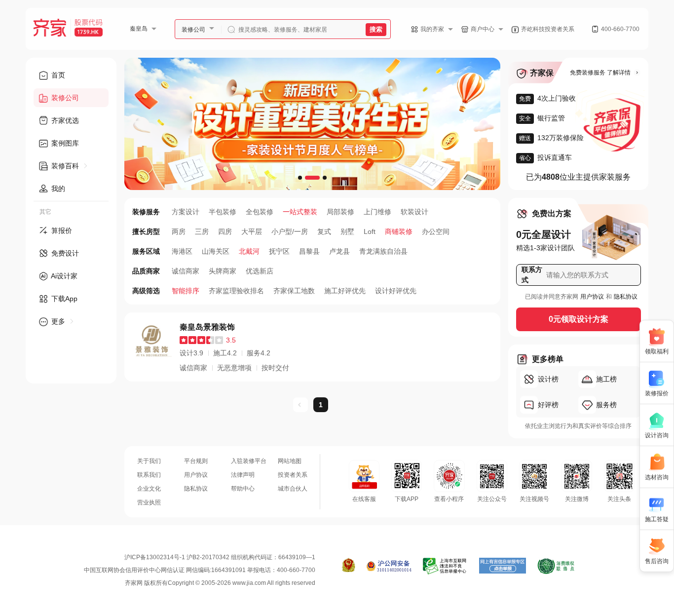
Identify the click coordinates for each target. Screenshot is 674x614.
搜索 (376, 29)
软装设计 (414, 212)
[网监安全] (389, 566)
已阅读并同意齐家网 (551, 296)
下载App (63, 299)
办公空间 (435, 231)
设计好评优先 (395, 291)
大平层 (251, 231)
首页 (57, 75)
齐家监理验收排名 (236, 291)
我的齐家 (432, 29)
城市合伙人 (292, 488)
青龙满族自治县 (383, 251)
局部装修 (340, 212)
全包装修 (259, 212)
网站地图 (289, 461)
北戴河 (249, 251)
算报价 (60, 230)
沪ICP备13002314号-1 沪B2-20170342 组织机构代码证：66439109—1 (219, 557)
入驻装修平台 (248, 461)
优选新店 (259, 271)
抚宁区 (279, 251)
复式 (324, 231)
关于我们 (149, 461)
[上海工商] (348, 566)
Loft (369, 231)
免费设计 (64, 253)
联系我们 (149, 474)
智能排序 (185, 291)
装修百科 (65, 166)
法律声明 (243, 474)
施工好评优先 (345, 291)
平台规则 (196, 461)
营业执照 (149, 502)
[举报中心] (445, 566)
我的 (57, 188)
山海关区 (215, 251)
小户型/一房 (289, 231)
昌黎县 (309, 251)
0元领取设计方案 (578, 319)
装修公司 (193, 29)
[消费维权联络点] (555, 566)
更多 (58, 321)
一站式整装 (300, 212)
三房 (202, 231)
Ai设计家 (63, 276)
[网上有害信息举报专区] (502, 566)
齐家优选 (64, 120)
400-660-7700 (620, 29)
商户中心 (482, 29)
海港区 (182, 251)
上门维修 (377, 212)
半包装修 (222, 212)
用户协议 (592, 296)
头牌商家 (222, 271)
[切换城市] (157, 29)
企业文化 (149, 488)
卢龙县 (339, 251)
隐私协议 (625, 296)
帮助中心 (243, 488)
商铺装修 (398, 231)
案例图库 (64, 143)
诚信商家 (185, 271)
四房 (225, 231)
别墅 (347, 231)
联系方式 (532, 275)
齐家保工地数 (294, 291)
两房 (179, 231)
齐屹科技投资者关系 (547, 29)
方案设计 (185, 212)
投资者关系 (292, 474)
